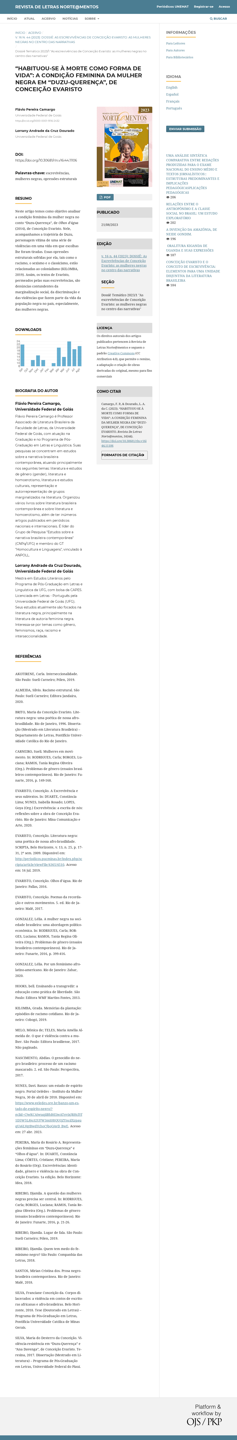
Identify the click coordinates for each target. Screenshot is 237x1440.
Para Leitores (175, 43)
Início (12, 18)
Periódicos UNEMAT (173, 6)
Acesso (224, 6)
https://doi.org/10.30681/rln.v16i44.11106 (46, 160)
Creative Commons (121, 353)
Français (172, 101)
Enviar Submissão (185, 129)
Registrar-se (203, 6)
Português (174, 108)
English (172, 87)
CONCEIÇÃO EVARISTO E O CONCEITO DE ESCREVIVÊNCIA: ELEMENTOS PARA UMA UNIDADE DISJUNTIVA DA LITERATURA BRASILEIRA (193, 271)
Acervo (49, 18)
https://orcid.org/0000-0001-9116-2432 (37, 120)
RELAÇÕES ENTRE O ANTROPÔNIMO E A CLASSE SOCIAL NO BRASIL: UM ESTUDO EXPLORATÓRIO (191, 211)
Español (172, 94)
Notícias (70, 18)
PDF (107, 197)
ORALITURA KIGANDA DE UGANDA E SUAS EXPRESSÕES (190, 247)
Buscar (220, 18)
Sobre (91, 18)
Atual (29, 18)
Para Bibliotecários (179, 57)
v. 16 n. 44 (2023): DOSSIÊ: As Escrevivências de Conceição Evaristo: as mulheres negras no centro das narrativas (83, 39)
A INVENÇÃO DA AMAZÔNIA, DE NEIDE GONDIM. (191, 231)
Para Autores (175, 50)
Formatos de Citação (123, 455)
